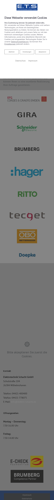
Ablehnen (12, 52)
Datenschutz (20, 60)
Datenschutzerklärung (20, 41)
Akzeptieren (42, 52)
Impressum (32, 60)
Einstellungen (27, 52)
